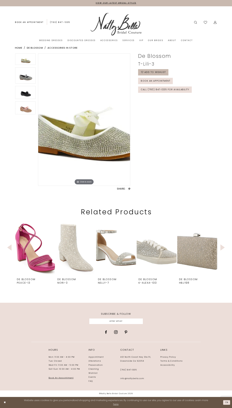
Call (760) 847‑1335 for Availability (165, 90)
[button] (215, 22)
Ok (227, 402)
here (116, 404)
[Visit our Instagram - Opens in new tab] (116, 332)
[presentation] (35, 247)
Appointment (96, 357)
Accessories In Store (63, 48)
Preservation (96, 365)
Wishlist (93, 373)
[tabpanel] (25, 60)
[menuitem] (29, 22)
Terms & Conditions (171, 361)
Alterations (95, 361)
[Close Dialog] (5, 402)
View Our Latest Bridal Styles (116, 3)
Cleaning (94, 369)
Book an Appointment (155, 81)
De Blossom (35, 48)
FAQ (91, 381)
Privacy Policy (168, 357)
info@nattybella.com (132, 379)
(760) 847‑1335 (128, 370)
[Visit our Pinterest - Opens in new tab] (126, 332)
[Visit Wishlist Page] (206, 22)
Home (18, 48)
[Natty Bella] (116, 24)
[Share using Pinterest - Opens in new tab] (129, 189)
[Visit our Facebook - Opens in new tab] (106, 332)
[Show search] (196, 22)
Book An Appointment (61, 378)
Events (92, 377)
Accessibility (167, 365)
